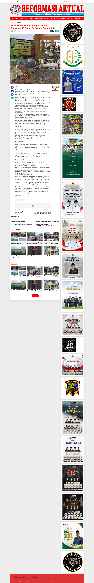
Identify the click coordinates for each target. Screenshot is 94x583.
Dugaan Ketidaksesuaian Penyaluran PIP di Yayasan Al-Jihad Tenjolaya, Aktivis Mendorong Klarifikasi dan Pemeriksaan (51, 256)
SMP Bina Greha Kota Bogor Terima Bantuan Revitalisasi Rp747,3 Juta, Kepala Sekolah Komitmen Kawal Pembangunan (35, 243)
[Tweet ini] (53, 31)
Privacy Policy (52, 580)
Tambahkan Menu (16, 1)
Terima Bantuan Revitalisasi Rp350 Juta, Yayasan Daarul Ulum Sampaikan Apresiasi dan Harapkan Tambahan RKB (18, 243)
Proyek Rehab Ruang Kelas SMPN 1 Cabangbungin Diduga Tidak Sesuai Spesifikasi (22, 220)
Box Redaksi (35, 580)
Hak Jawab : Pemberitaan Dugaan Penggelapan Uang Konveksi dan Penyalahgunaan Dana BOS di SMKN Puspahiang (18, 256)
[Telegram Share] (56, 31)
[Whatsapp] (58, 31)
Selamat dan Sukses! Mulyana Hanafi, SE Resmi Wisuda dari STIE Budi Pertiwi (35, 256)
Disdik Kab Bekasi (20, 200)
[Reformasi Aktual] (47, 10)
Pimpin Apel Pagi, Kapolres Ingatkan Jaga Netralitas (23, 211)
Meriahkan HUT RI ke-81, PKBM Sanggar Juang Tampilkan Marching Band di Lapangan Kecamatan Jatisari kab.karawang (51, 243)
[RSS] (33, 206)
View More (35, 295)
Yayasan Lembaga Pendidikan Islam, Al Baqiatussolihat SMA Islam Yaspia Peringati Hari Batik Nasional (47, 225)
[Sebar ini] (51, 31)
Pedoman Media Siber (43, 580)
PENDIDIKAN (13, 31)
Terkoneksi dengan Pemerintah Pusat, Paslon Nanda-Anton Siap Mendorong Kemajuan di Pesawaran (42, 211)
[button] (83, 2)
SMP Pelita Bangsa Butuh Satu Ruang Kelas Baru (21, 224)
